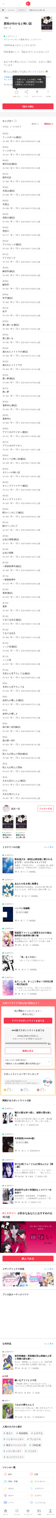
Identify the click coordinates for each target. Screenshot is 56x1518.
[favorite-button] (17, 92)
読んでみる (28, 1258)
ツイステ (30, 1451)
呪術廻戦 (22, 1433)
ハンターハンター (14, 1439)
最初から (35, 123)
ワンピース (34, 1439)
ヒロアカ (37, 1433)
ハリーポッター (12, 1451)
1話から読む (28, 106)
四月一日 (7, 27)
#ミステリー (9, 1213)
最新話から (49, 123)
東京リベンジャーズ (15, 1445)
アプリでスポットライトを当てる (28, 1020)
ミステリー (9, 79)
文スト (8, 1433)
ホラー (47, 77)
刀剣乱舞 (35, 1445)
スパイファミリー (14, 1457)
